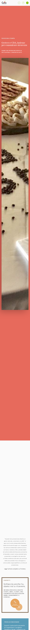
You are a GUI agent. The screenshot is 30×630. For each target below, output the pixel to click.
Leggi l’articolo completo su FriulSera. (15, 569)
